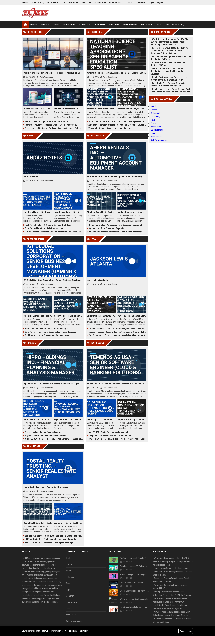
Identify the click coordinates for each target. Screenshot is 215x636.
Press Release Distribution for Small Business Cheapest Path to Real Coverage (54, 128)
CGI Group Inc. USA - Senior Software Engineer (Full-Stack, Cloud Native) (101, 419)
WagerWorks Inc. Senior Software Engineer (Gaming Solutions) (68, 316)
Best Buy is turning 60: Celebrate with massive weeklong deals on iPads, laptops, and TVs (135, 566)
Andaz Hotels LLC (31, 176)
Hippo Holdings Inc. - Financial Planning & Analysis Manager (51, 383)
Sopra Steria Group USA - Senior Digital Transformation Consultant (131, 419)
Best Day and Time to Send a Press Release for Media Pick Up (51, 73)
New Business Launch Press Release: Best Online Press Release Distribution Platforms (170, 90)
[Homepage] (25, 24)
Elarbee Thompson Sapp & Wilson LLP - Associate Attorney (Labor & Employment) (117, 332)
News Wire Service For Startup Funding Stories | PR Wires (169, 63)
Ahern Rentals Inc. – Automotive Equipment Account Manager (116, 176)
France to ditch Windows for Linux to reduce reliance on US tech (172, 620)
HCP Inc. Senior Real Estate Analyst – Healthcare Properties (51, 539)
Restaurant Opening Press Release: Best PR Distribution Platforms (171, 57)
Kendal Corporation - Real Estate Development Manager (49, 542)
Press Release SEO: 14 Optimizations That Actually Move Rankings (37, 108)
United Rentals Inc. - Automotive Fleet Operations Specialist (115, 225)
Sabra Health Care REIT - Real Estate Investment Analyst (37, 523)
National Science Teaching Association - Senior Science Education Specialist (116, 73)
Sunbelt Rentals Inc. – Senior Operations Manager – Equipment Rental (131, 212)
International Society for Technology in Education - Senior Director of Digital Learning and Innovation (131, 108)
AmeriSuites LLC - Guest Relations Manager (44, 228)
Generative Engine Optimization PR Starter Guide (46, 121)
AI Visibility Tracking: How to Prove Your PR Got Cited (68, 108)
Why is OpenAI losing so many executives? (135, 591)
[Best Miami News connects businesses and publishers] (35, 13)
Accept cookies (186, 631)
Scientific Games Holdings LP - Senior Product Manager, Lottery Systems (37, 316)
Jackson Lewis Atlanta (97, 280)
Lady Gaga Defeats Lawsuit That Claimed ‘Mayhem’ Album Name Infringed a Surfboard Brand (135, 607)
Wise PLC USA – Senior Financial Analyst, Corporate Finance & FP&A (54, 439)
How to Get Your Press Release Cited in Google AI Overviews (51, 125)
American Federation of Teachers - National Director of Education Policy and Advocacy (117, 125)
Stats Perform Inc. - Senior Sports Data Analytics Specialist (50, 332)
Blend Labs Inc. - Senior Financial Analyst (43, 432)
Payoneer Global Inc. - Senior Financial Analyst (45, 435)
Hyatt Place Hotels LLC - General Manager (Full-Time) (48, 225)
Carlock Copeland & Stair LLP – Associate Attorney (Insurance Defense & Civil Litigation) (131, 316)
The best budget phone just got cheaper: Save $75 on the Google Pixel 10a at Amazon (135, 574)
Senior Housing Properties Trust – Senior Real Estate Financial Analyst (54, 536)
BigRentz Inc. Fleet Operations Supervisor (107, 228)
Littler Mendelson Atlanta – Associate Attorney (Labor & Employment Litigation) (101, 316)
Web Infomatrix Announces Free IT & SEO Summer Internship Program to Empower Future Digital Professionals (170, 42)
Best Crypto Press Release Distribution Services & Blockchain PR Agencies (168, 84)
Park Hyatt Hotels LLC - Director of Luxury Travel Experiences (37, 212)
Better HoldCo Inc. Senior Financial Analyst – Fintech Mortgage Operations (37, 419)
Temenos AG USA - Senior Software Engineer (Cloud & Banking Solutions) (116, 383)
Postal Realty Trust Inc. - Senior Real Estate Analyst (47, 487)
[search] (182, 24)
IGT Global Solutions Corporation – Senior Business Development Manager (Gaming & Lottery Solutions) (53, 280)
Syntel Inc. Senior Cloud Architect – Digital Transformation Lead (116, 439)
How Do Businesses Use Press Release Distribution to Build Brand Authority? (169, 78)
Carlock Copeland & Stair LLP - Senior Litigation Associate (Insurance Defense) (117, 328)
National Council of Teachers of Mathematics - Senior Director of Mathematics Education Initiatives (101, 108)
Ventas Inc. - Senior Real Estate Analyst (68, 523)
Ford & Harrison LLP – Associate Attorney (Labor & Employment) (116, 335)
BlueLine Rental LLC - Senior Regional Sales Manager (101, 212)
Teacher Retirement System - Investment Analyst (110, 128)
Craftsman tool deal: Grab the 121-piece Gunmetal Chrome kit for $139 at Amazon (135, 558)
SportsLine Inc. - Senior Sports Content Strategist (47, 328)
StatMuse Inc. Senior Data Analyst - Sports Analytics (47, 335)
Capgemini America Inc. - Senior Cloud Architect (109, 435)
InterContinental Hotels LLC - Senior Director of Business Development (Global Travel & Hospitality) (54, 232)
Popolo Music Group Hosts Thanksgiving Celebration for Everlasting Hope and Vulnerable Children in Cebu (169, 50)
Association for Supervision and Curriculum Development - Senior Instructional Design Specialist (117, 121)
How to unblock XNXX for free (133, 582)
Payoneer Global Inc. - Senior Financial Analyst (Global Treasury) (68, 419)
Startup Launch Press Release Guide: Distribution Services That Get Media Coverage (168, 71)
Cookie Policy (82, 631)
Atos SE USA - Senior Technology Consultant (108, 432)
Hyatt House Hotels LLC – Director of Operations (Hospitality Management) (68, 212)
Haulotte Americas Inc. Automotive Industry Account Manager (115, 232)
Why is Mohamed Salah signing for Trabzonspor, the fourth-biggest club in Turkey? (135, 599)
